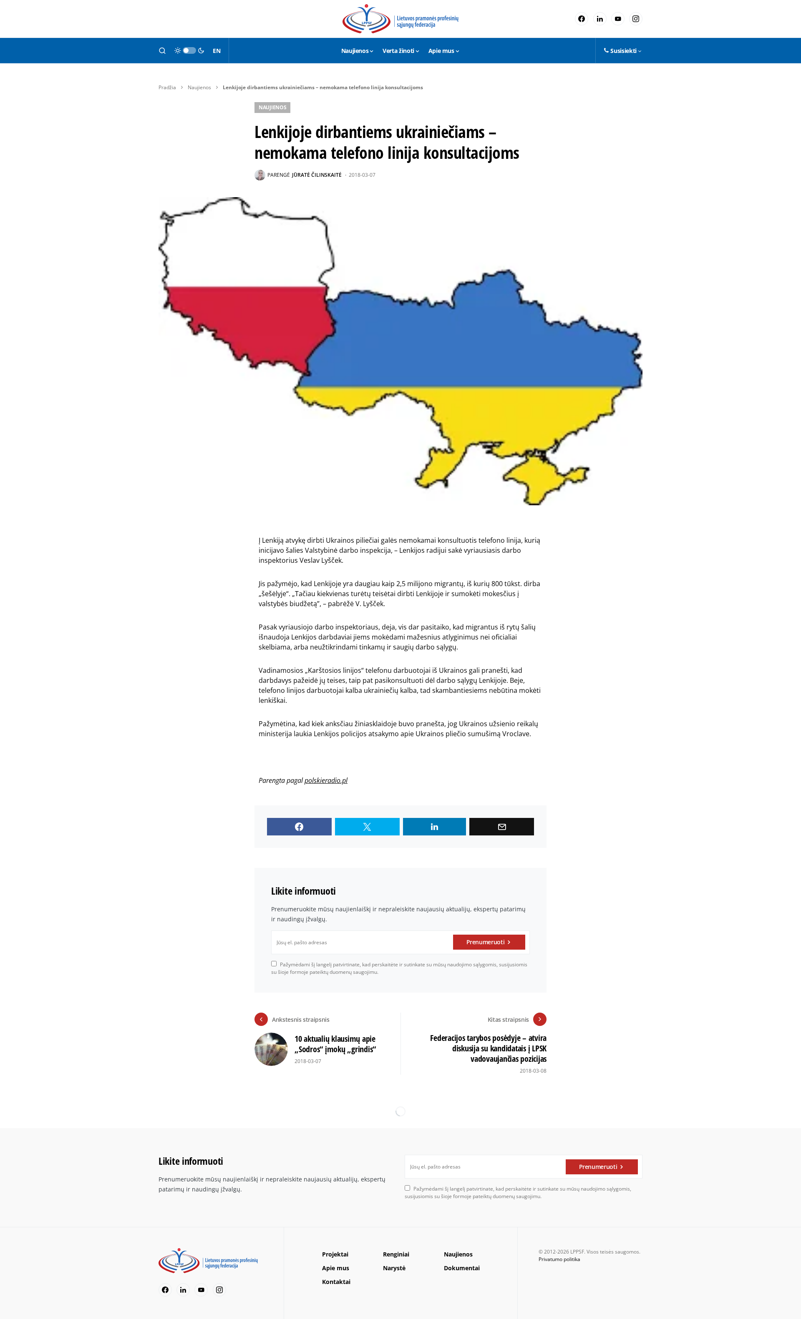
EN (216, 51)
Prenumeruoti (485, 942)
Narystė (394, 1268)
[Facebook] (581, 18)
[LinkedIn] (600, 18)
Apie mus (335, 1268)
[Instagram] (635, 18)
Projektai (335, 1254)
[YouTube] (618, 18)
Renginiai (396, 1254)
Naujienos (199, 87)
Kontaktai (336, 1282)
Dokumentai (462, 1268)
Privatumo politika (559, 1259)
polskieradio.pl (326, 780)
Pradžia (167, 87)
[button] (162, 50)
